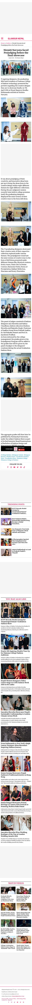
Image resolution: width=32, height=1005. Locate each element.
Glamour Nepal (20, 57)
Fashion (8, 43)
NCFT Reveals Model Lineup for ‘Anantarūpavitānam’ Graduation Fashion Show (13, 622)
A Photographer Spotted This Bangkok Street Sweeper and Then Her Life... (20, 542)
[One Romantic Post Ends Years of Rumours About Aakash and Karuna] (6, 531)
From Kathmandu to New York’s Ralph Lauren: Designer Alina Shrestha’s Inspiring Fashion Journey (15, 745)
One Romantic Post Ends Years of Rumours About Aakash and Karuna (20, 530)
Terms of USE (5, 998)
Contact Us (4, 1000)
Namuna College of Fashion (10, 460)
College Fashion (6, 455)
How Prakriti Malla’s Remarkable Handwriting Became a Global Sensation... (21, 521)
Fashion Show (11, 456)
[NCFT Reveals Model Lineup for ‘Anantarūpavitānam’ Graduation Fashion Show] (6, 511)
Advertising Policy (21, 998)
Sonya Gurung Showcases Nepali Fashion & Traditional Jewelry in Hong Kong (16, 775)
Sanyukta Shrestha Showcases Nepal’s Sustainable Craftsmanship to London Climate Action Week (15, 714)
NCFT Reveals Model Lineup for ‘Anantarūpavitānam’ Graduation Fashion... (19, 511)
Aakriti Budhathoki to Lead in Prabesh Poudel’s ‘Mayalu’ (21, 551)
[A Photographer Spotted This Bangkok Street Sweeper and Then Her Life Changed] (6, 542)
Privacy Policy (12, 998)
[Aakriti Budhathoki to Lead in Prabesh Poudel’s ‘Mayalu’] (6, 552)
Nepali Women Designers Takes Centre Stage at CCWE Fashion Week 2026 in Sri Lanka (15, 682)
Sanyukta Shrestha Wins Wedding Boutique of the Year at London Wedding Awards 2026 (14, 834)
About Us (10, 1000)
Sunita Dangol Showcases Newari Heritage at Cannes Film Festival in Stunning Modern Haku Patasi (14, 804)
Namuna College (22, 458)
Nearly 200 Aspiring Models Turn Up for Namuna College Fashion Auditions (15, 653)
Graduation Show (11, 458)
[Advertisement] (16, 18)
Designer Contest (18, 455)
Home (2, 43)
